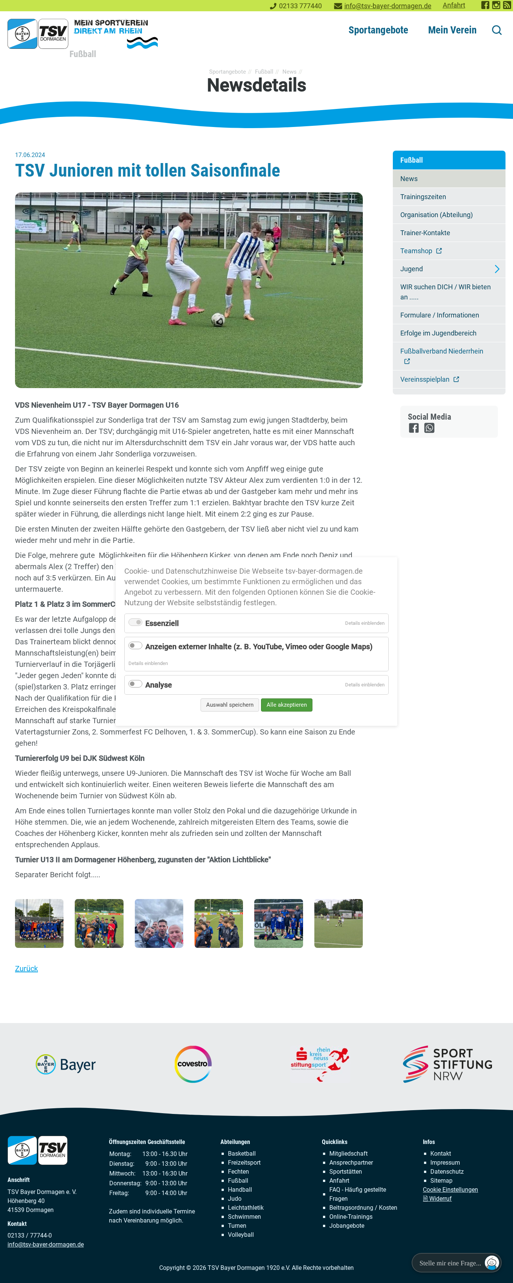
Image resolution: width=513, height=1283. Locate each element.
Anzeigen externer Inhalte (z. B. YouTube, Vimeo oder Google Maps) (259, 646)
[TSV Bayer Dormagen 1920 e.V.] (83, 34)
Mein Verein (452, 30)
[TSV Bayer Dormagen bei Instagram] (496, 7)
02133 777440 (300, 6)
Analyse (158, 684)
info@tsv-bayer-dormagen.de (388, 6)
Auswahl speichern (229, 704)
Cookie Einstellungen (450, 1189)
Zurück (26, 968)
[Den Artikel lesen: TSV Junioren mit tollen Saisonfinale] (189, 290)
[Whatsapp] (429, 431)
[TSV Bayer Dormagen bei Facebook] (485, 7)
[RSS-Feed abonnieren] (507, 7)
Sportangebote (378, 30)
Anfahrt (454, 5)
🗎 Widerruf (437, 1198)
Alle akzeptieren (287, 704)
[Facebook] (414, 431)
